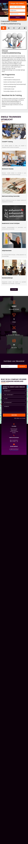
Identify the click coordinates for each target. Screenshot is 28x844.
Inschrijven (22, 366)
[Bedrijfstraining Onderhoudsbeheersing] (14, 40)
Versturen (14, 415)
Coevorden (14, 289)
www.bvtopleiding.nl (14, 450)
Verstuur (18, 17)
